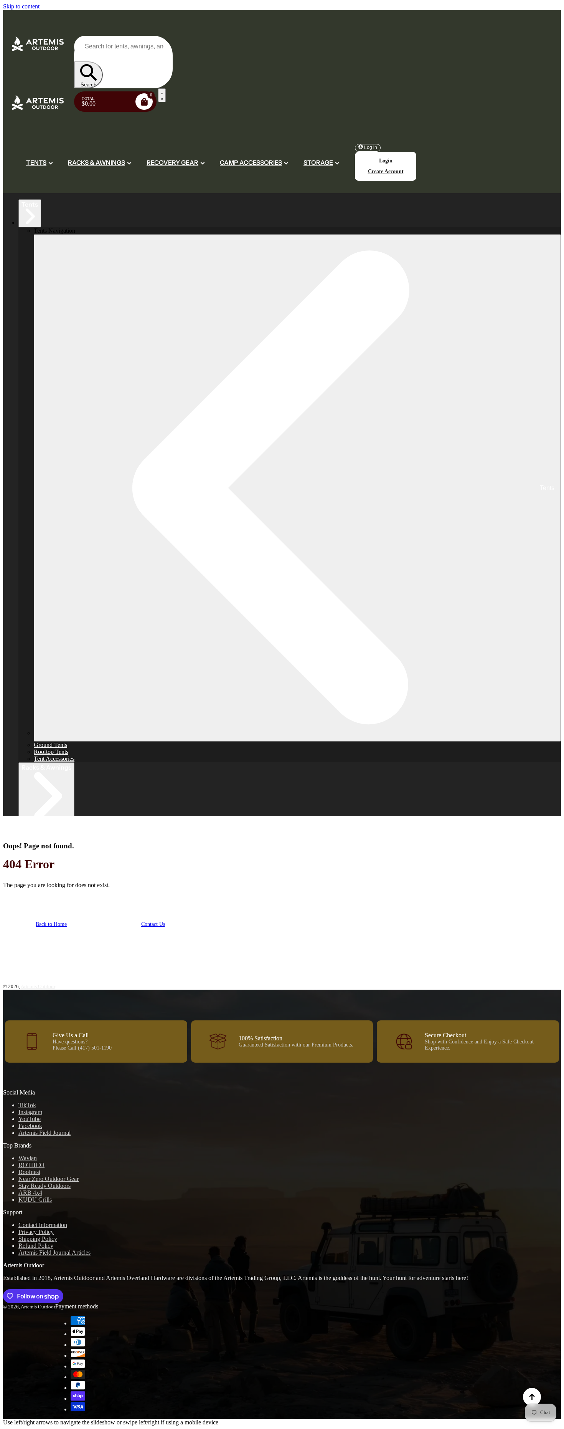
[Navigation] (162, 95)
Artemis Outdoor (38, 986)
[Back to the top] (532, 1397)
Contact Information (42, 1225)
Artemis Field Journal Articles (54, 1252)
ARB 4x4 (30, 1192)
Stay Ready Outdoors (44, 1185)
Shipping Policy (37, 1238)
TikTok (27, 1105)
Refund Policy (35, 1245)
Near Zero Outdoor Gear (48, 1179)
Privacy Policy (36, 1232)
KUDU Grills (35, 1199)
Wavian (27, 1158)
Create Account (386, 171)
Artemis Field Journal (44, 1132)
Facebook (30, 1126)
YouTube (29, 1119)
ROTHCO (31, 1165)
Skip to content (21, 6)
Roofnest (29, 1172)
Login (385, 161)
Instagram (30, 1112)
